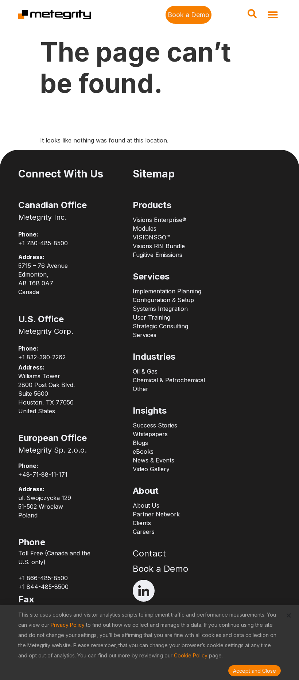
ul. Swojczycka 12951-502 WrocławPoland (44, 506)
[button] (252, 16)
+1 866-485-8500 (43, 578)
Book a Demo (160, 568)
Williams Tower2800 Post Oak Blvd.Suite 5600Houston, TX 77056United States (46, 393)
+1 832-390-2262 (42, 357)
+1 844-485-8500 (43, 586)
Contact (149, 553)
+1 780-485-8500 (43, 243)
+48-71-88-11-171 (42, 474)
